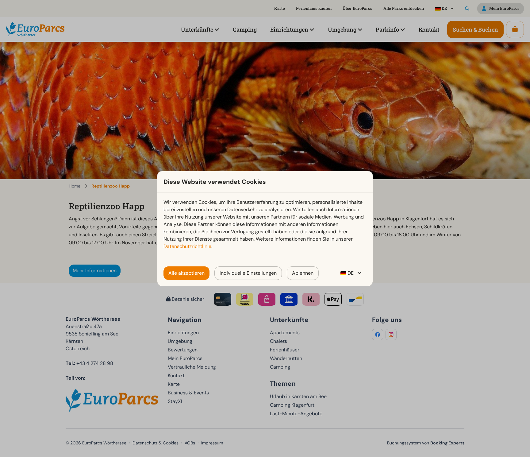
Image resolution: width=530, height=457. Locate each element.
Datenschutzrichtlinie (187, 246)
